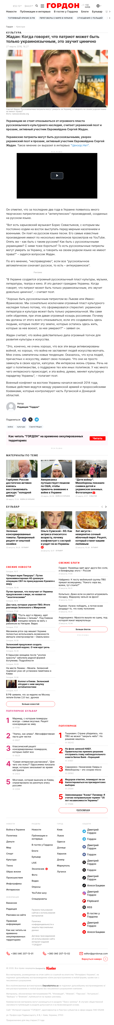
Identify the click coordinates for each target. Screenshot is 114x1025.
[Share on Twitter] (30, 419)
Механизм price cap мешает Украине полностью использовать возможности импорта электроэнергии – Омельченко (28, 634)
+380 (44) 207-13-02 (58, 953)
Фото (34, 874)
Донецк (61, 847)
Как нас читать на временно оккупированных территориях (16, 935)
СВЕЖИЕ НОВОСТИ (18, 567)
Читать (97, 438)
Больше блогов (83, 629)
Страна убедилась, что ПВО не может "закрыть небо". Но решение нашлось (84, 736)
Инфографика (14, 883)
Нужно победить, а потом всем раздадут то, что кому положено (81, 607)
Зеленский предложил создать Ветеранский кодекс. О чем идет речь (28, 646)
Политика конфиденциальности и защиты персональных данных (43, 925)
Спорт (9, 853)
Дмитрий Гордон (93, 831)
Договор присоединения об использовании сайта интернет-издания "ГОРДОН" (43, 940)
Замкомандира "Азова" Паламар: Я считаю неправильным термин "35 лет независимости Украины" (85, 797)
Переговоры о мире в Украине (56, 18)
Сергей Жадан (35, 427)
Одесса (61, 841)
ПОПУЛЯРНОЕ (68, 725)
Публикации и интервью (35, 11)
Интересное (13, 889)
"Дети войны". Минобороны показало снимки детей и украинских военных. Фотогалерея (89, 486)
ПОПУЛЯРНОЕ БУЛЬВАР (21, 710)
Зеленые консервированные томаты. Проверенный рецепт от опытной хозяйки (20, 537)
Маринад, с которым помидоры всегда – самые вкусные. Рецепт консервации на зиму (30, 721)
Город (60, 824)
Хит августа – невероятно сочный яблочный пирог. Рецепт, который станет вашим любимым (91, 537)
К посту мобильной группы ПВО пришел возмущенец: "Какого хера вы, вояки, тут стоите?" (82, 582)
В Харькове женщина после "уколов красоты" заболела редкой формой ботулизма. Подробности (26, 658)
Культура (20, 26)
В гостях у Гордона (66, 11)
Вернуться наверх (92, 959)
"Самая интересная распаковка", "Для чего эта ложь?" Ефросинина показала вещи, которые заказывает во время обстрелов (34, 765)
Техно (9, 865)
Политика (11, 835)
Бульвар (97, 11)
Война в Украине (27, 499)
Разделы (36, 824)
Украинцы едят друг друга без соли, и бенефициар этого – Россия (83, 569)
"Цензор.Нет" (80, 145)
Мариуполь (63, 865)
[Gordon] (63, 6)
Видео (35, 880)
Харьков (61, 853)
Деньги (10, 841)
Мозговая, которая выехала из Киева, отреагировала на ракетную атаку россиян (33, 782)
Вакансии (11, 902)
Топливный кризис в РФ (21, 18)
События (93, 496)
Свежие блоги (69, 562)
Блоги (85, 11)
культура (21, 427)
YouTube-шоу (39, 892)
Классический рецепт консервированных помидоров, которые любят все (30, 749)
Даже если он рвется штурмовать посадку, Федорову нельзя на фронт (83, 595)
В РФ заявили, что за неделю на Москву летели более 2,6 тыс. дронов (28, 696)
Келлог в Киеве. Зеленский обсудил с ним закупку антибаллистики (33, 684)
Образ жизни (13, 871)
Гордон (9, 26)
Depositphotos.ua (51, 985)
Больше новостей (30, 704)
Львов (60, 835)
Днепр (60, 859)
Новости (11, 11)
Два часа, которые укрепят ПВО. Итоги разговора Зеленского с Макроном (28, 606)
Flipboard (93, 900)
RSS (89, 907)
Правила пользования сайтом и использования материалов (43, 913)
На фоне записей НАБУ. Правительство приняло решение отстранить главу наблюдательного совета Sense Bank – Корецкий (85, 752)
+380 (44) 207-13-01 (22, 953)
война (10, 427)
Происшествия (14, 877)
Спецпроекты (39, 898)
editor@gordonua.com (96, 953)
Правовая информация (13, 922)
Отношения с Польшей (90, 18)
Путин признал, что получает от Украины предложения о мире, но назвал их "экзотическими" (29, 594)
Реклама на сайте (16, 914)
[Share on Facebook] (24, 419)
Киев (59, 829)
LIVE (34, 862)
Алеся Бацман (96, 885)
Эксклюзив (38, 868)
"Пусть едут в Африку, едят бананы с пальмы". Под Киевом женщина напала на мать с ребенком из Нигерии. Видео (29, 619)
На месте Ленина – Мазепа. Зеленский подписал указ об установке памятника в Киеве (28, 671)
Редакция (11, 908)
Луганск (61, 871)
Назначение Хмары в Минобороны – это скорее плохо (83, 768)
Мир (8, 847)
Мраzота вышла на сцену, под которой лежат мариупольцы (83, 619)
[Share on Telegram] (37, 419)
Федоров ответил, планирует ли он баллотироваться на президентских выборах (85, 782)
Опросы (36, 886)
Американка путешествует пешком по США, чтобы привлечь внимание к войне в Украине (55, 486)
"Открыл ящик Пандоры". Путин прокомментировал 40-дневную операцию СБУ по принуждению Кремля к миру (30, 579)
